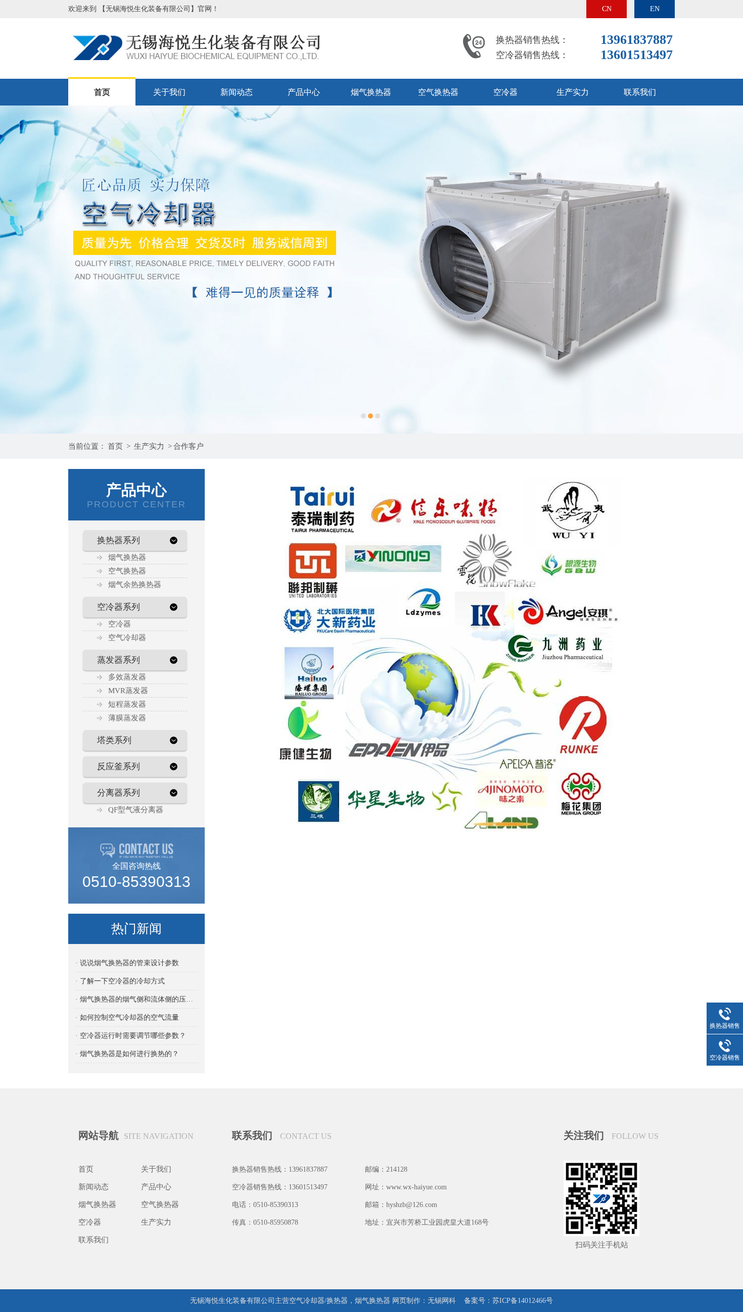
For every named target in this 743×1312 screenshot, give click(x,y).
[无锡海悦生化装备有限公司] (194, 27)
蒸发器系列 (118, 660)
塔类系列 (114, 740)
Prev (17, 269)
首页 (102, 92)
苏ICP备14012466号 (522, 1300)
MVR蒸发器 (128, 691)
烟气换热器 (371, 92)
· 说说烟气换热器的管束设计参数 (127, 963)
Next (725, 269)
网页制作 (406, 1300)
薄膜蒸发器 (127, 718)
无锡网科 (442, 1300)
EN (655, 9)
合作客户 (188, 446)
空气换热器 (438, 92)
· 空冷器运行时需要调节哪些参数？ (130, 1035)
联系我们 (640, 92)
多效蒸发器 (127, 677)
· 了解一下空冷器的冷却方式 (120, 981)
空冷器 (505, 92)
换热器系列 (118, 540)
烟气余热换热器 (134, 585)
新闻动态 (236, 92)
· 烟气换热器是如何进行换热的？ (127, 1054)
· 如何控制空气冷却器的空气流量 (127, 1017)
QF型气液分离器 (135, 810)
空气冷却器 (127, 638)
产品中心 (304, 92)
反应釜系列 (118, 766)
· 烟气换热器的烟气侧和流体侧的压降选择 (136, 999)
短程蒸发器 (127, 704)
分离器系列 (118, 793)
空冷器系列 (118, 607)
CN (607, 9)
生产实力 (572, 92)
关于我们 (169, 92)
